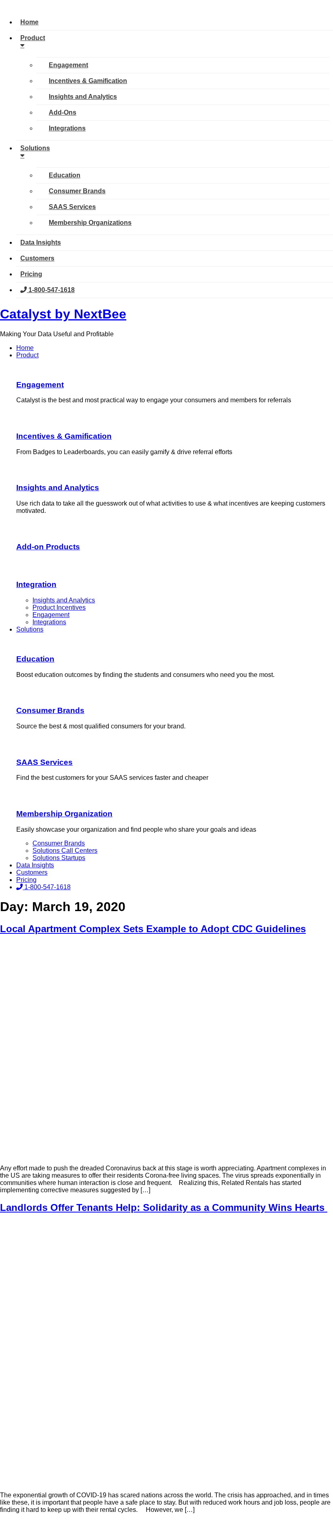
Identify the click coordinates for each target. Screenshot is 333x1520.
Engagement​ (40, 384)
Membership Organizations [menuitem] (90, 222)
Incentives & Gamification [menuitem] (88, 80)
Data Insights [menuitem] (40, 242)
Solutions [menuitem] (35, 148)
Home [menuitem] (29, 22)
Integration (36, 584)
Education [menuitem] (64, 175)
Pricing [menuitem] (31, 274)
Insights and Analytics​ (57, 487)
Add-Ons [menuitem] (62, 112)
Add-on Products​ (48, 546)
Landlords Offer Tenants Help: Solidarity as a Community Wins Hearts (163, 1207)
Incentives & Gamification (64, 436)
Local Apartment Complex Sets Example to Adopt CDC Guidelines (153, 928)
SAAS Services (44, 762)
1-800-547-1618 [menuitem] (51, 289)
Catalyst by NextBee (63, 314)
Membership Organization (64, 813)
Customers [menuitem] (37, 258)
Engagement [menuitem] (68, 65)
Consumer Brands (50, 710)
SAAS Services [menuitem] (72, 206)
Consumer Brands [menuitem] (77, 191)
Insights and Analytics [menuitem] (83, 96)
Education (35, 659)
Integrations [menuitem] (67, 128)
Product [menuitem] (32, 37)
